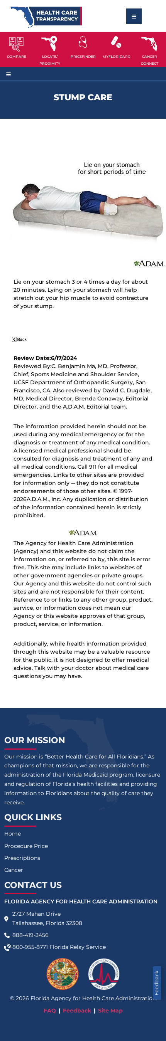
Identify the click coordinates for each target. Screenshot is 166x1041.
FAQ (50, 1010)
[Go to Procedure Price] (83, 42)
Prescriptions (22, 857)
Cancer (13, 869)
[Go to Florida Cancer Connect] (149, 49)
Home (12, 833)
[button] (16, 49)
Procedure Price (26, 846)
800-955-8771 (30, 946)
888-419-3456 (30, 935)
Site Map (110, 1010)
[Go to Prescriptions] (116, 42)
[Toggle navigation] (134, 16)
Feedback (156, 983)
